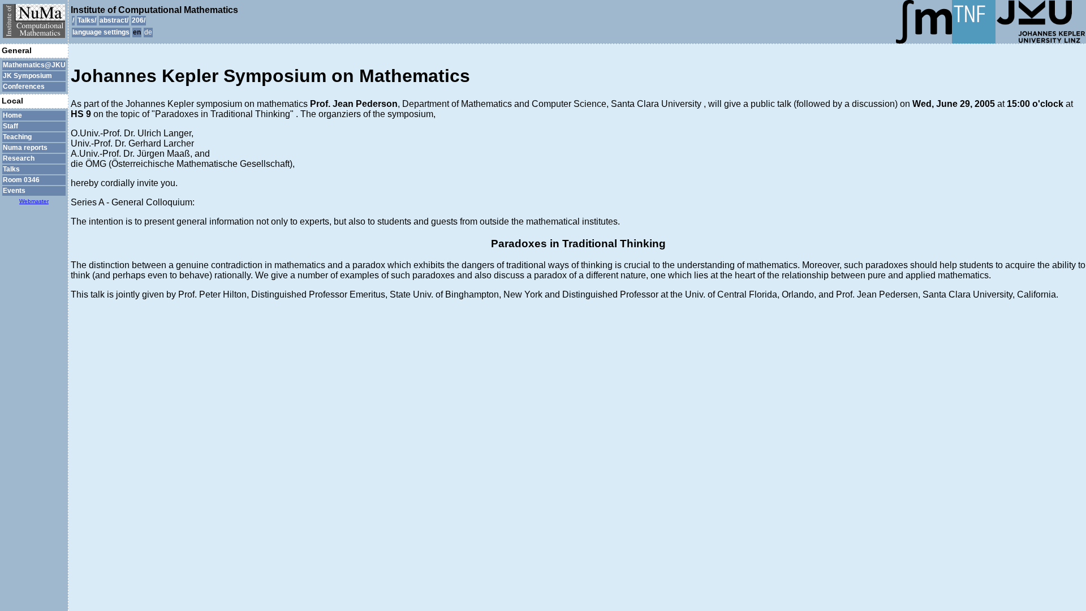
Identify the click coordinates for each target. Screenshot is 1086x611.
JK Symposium (27, 76)
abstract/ (114, 20)
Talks (11, 169)
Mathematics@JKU (34, 65)
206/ (138, 20)
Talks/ (86, 20)
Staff (10, 126)
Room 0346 (21, 180)
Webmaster (34, 201)
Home (12, 115)
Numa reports (25, 148)
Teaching (17, 137)
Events (14, 191)
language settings (101, 32)
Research (19, 158)
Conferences (24, 87)
